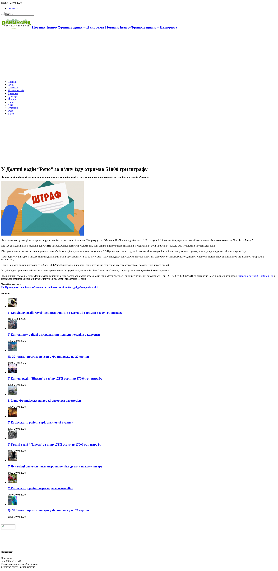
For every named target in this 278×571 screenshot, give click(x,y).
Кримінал (13, 93)
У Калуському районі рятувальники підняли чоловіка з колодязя (54, 334)
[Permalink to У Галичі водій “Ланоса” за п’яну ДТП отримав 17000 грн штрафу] (12, 438)
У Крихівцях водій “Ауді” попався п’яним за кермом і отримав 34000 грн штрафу (65, 312)
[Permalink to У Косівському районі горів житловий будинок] (12, 416)
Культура (13, 96)
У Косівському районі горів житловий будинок (40, 422)
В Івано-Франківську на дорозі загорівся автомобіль (45, 400)
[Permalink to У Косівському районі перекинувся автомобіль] (12, 482)
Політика (13, 87)
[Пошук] (2, 14)
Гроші (11, 84)
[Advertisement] (97, 55)
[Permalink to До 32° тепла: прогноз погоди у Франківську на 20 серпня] (12, 504)
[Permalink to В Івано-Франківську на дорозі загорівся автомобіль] (12, 394)
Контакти (13, 8)
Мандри (12, 99)
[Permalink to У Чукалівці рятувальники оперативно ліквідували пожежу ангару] (12, 460)
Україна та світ (16, 90)
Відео (11, 113)
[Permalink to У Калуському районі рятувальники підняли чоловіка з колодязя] (12, 328)
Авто (10, 105)
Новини (12, 81)
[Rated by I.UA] (8, 528)
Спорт (11, 102)
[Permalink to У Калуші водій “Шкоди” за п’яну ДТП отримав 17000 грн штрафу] (12, 372)
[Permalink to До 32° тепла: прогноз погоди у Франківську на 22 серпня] (12, 350)
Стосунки (13, 107)
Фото (11, 110)
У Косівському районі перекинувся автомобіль (40, 488)
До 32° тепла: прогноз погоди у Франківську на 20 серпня (48, 510)
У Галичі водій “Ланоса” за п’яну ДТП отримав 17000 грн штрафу (54, 444)
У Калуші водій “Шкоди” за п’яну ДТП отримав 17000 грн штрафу (55, 378)
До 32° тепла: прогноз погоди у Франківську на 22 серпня (48, 356)
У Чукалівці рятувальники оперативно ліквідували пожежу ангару (55, 466)
